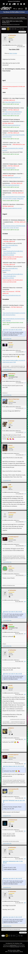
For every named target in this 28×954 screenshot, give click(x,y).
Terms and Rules (13, 950)
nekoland (11, 421)
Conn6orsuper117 (14, 536)
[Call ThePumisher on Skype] (10, 41)
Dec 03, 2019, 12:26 (20, 902)
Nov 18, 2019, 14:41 (20, 633)
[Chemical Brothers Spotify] (10, 4)
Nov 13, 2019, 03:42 (21, 521)
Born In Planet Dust (14, 399)
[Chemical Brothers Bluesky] (21, 4)
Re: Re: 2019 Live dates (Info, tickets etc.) (11, 350)
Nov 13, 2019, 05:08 (21, 545)
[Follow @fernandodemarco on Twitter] (12, 734)
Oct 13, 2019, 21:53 (21, 493)
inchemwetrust (13, 820)
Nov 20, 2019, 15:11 (20, 739)
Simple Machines (16, 951)
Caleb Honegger (13, 945)
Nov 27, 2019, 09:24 (20, 858)
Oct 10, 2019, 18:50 (21, 351)
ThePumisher (12, 35)
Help (8, 950)
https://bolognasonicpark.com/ (13, 177)
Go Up (3, 935)
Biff (10, 484)
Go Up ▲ (18, 950)
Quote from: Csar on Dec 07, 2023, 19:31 (12, 329)
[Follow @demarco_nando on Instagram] (10, 734)
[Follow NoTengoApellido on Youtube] (10, 427)
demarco (11, 728)
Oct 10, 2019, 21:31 (21, 408)
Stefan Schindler (13, 53)
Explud (11, 624)
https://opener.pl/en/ (10, 168)
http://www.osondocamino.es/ (12, 125)
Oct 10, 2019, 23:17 (21, 432)
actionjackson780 (13, 789)
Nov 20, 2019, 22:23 (20, 763)
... (16, 935)
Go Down (4, 29)
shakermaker (12, 512)
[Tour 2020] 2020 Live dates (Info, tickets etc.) (12, 45)
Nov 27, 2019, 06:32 (20, 831)
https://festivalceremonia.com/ (13, 295)
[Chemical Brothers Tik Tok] (7, 4)
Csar (10, 566)
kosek (10, 342)
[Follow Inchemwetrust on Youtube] (12, 826)
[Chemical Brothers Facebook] (24, 4)
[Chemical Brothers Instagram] (18, 4)
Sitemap (21, 951)
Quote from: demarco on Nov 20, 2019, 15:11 (13, 766)
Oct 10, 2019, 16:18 (21, 46)
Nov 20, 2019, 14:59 (20, 694)
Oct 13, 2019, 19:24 (21, 454)
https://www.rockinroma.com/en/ (13, 208)
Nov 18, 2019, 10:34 (20, 601)
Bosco (10, 445)
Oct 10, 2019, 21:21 (21, 382)
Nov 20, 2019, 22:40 (20, 798)
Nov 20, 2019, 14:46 (20, 661)
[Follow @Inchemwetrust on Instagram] (10, 826)
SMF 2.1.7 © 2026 (8, 951)
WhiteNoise (12, 373)
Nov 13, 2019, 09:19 (21, 575)
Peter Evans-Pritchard (14, 946)
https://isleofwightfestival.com (13, 102)
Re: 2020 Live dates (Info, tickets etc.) (10, 453)
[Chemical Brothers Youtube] (4, 4)
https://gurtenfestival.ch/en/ (12, 185)
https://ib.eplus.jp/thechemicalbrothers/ (13, 251)
